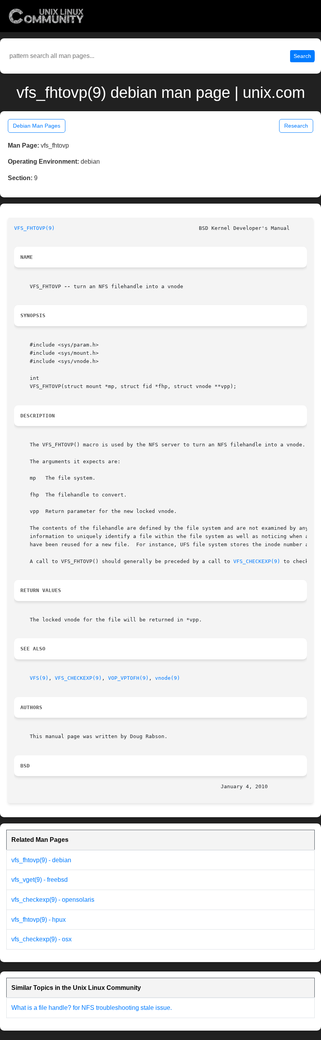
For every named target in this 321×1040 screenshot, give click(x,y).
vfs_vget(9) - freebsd (39, 879)
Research (296, 126)
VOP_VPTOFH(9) (128, 678)
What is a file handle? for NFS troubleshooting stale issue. (91, 1007)
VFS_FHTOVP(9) (34, 228)
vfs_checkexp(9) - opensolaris (52, 899)
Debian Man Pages (36, 126)
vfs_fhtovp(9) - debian (41, 860)
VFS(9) (39, 678)
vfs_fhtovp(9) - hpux (38, 919)
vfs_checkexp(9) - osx (41, 939)
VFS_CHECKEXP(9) (256, 561)
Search (302, 56)
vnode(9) (167, 678)
